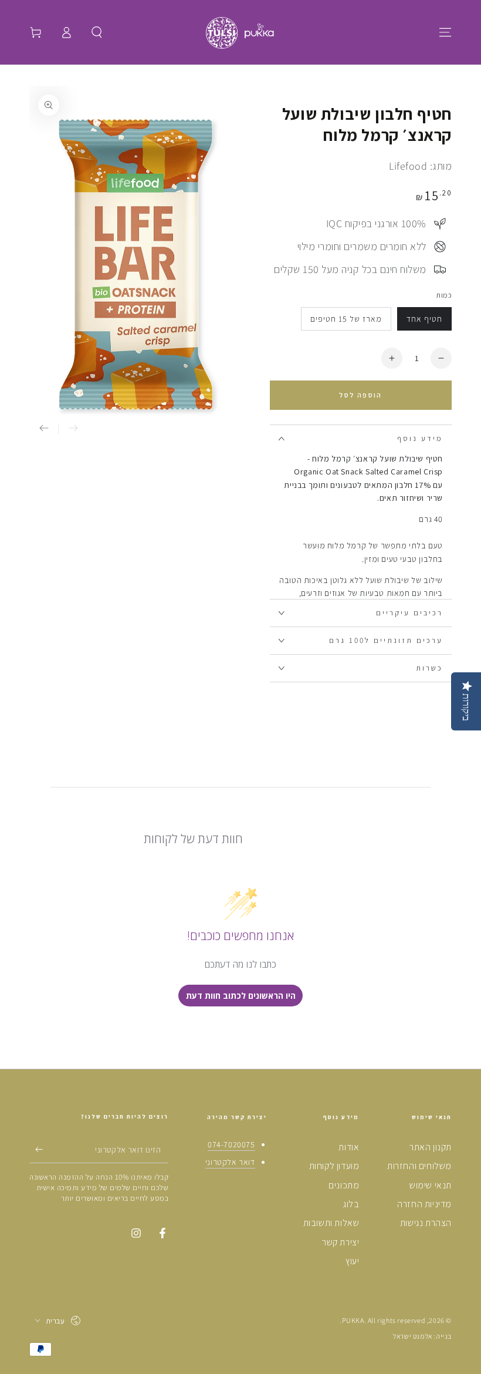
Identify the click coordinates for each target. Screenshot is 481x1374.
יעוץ (352, 1261)
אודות (348, 1147)
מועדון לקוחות (334, 1166)
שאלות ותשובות (331, 1223)
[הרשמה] (36, 1150)
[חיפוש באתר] (97, 32)
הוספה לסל (360, 394)
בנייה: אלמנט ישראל (422, 1336)
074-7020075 (231, 1144)
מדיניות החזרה (424, 1204)
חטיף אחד (424, 319)
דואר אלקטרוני (230, 1162)
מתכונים (343, 1185)
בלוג (351, 1204)
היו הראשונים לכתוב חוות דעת (241, 995)
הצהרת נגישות (426, 1223)
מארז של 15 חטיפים (346, 319)
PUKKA (353, 1320)
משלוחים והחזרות (419, 1166)
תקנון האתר (430, 1147)
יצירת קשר (340, 1242)
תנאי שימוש (430, 1185)
